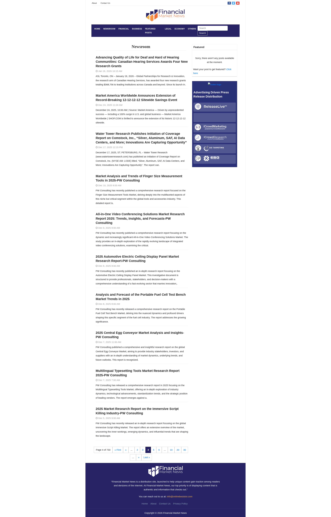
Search (202, 33)
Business (137, 29)
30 (184, 450)
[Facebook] (229, 3)
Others (192, 29)
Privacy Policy (180, 503)
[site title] (165, 471)
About (94, 3)
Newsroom (109, 29)
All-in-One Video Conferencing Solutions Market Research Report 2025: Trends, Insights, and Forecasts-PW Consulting (140, 218)
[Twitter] (233, 3)
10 (171, 450)
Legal (168, 29)
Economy (180, 29)
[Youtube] (238, 3)
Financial (123, 29)
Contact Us (105, 3)
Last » (147, 457)
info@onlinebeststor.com (179, 496)
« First (118, 450)
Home (97, 29)
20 (178, 450)
